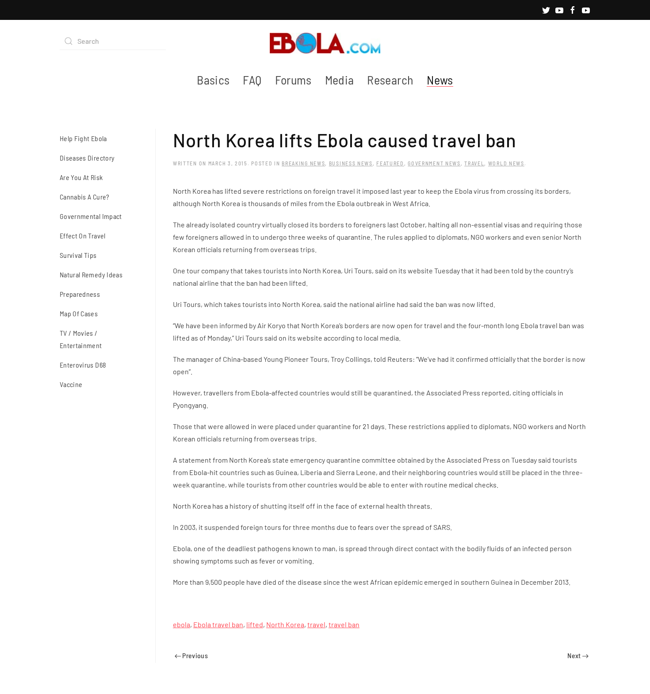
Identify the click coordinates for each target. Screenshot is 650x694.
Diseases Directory (87, 157)
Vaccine (71, 384)
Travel (474, 163)
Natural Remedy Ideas (91, 274)
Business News (351, 163)
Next (574, 655)
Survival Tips (78, 255)
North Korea (285, 624)
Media (339, 79)
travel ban (344, 624)
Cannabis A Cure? (85, 196)
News (440, 79)
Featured (390, 163)
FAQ (252, 79)
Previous (194, 655)
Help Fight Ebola (83, 138)
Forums (293, 79)
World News (506, 163)
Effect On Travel (83, 235)
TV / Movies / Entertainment (81, 339)
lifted (254, 624)
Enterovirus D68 (83, 364)
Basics (213, 79)
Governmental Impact (91, 216)
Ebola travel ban (218, 624)
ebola (181, 624)
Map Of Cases (79, 313)
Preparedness (80, 294)
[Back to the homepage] (325, 41)
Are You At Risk (81, 177)
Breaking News (303, 163)
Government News (434, 163)
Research (390, 79)
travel (316, 624)
